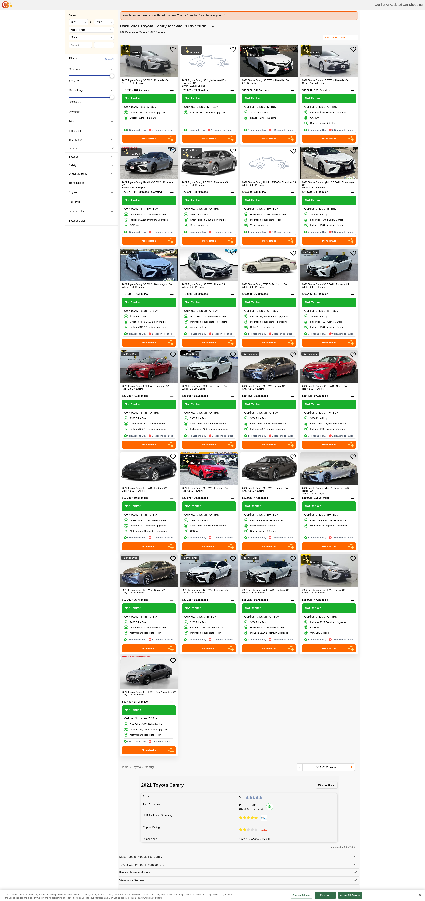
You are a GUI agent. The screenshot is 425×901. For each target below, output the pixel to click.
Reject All (325, 895)
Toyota (136, 767)
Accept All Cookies (350, 895)
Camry (149, 767)
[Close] (419, 895)
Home (124, 767)
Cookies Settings (301, 895)
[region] (212, 895)
